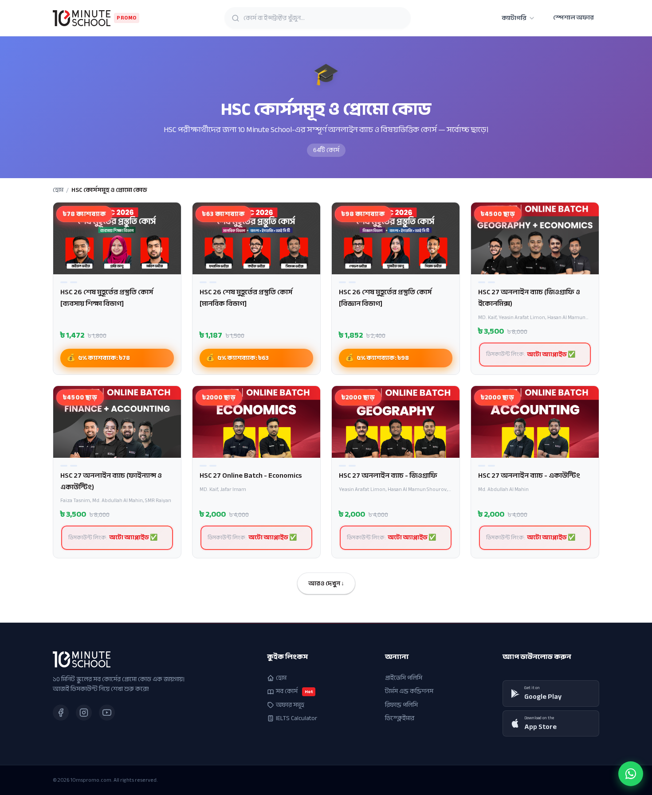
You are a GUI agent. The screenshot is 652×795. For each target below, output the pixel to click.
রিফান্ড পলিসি (401, 705)
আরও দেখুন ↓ (326, 583)
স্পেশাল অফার (573, 17)
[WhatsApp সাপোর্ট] (630, 773)
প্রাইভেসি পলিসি (403, 678)
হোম (58, 190)
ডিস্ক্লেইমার (399, 718)
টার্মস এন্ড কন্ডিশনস (409, 691)
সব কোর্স (294, 691)
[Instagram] (84, 713)
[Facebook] (61, 713)
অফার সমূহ (290, 705)
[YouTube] (107, 713)
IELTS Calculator (296, 718)
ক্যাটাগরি (514, 18)
